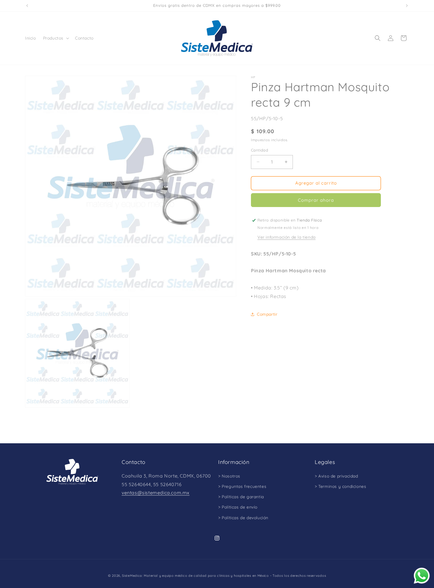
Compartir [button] (267, 314)
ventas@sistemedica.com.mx (156, 493)
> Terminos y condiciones (340, 486)
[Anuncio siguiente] (406, 5)
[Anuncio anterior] (27, 5)
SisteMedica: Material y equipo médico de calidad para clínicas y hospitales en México (195, 576)
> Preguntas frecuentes (242, 486)
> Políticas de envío (237, 507)
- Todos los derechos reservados (298, 576)
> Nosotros (229, 476)
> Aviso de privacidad (336, 476)
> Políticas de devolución (243, 517)
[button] (55, 38)
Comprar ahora (316, 200)
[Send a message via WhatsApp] (421, 575)
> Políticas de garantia (241, 496)
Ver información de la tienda (286, 237)
